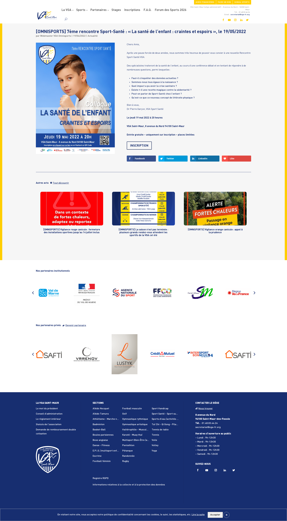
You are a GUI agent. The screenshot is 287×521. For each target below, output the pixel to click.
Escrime (97, 456)
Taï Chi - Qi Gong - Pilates (166, 424)
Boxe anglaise (100, 440)
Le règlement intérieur (48, 419)
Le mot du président (47, 408)
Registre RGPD (101, 478)
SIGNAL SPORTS (241, 2)
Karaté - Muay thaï (132, 435)
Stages (116, 10)
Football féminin (102, 461)
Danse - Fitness (101, 445)
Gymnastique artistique (135, 424)
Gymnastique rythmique (135, 419)
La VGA (66, 10)
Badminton (98, 424)
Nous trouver (205, 408)
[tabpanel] (72, 217)
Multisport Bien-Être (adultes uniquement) (145, 440)
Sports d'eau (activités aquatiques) (171, 419)
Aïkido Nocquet (101, 408)
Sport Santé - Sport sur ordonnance (171, 414)
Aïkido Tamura (101, 414)
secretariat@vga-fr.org (240, 15)
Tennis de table (160, 430)
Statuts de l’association (48, 424)
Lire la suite (198, 515)
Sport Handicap (160, 408)
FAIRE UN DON (224, 2)
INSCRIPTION (139, 145)
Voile (154, 440)
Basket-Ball (99, 430)
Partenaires (98, 10)
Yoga (154, 451)
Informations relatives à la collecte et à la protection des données (129, 485)
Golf (124, 414)
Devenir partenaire (75, 325)
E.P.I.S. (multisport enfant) (107, 451)
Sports (80, 10)
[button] (33, 293)
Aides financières (205, 2)
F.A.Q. (147, 10)
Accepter (215, 515)
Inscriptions (132, 10)
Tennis (155, 435)
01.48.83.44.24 (210, 423)
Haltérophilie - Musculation (137, 430)
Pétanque (127, 451)
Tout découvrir (61, 183)
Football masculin (132, 408)
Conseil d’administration (49, 414)
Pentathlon (128, 445)
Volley (155, 445)
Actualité (93, 36)
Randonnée (128, 456)
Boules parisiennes (103, 435)
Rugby (125, 461)
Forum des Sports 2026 (170, 10)
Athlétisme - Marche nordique (109, 419)
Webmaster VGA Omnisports (55, 36)
